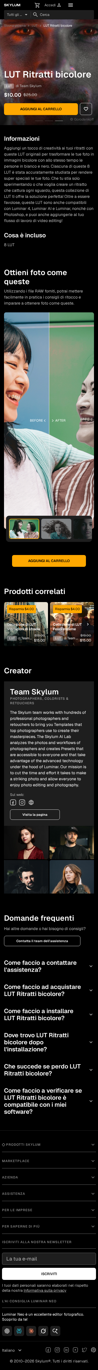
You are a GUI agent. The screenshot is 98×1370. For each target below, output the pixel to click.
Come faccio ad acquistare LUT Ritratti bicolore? (49, 990)
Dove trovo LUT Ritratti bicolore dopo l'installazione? (49, 1042)
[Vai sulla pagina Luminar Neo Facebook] (48, 1350)
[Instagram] (22, 802)
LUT (34, 25)
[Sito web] (31, 802)
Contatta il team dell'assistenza (42, 941)
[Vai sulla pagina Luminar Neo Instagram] (57, 1350)
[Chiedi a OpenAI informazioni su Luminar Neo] (7, 1331)
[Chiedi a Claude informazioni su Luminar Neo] (31, 1331)
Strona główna (15, 25)
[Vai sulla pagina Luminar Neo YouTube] (75, 1350)
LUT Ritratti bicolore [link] (57, 25)
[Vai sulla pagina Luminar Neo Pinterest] (93, 1350)
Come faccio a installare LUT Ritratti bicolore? (49, 1014)
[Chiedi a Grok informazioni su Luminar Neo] (43, 1331)
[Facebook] (13, 802)
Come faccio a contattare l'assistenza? (49, 966)
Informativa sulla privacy (45, 1290)
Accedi (53, 5)
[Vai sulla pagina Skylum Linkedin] (66, 1350)
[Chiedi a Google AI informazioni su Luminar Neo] (55, 1331)
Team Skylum (30, 86)
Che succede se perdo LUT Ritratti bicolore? (49, 1069)
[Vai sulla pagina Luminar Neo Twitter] (84, 1350)
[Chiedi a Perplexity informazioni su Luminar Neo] (19, 1331)
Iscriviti (49, 1274)
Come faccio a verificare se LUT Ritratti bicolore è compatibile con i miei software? (49, 1101)
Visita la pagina (34, 814)
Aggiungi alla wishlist (26, 614)
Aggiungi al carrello (41, 109)
